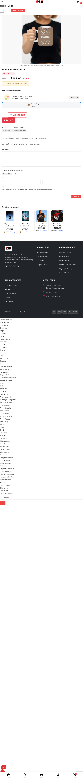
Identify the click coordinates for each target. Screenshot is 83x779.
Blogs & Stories (42, 265)
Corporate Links (42, 256)
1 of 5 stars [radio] (5, 144)
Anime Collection (5, 408)
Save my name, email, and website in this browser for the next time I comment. (27, 189)
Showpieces (4, 364)
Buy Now (8, 120)
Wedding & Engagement (8, 400)
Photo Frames (4, 322)
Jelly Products (4, 375)
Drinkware (3, 328)
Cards (2, 455)
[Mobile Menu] (1, 2)
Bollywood (3, 347)
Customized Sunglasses (8, 377)
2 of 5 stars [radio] (13, 144)
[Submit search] (3, 502)
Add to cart (18, 10)
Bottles (2, 386)
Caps (2, 383)
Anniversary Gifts (6, 397)
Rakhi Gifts (3, 438)
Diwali (2, 430)
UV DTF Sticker (5, 449)
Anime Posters (5, 413)
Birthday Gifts (4, 394)
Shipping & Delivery (65, 269)
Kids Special (4, 372)
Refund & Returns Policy (67, 265)
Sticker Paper (4, 446)
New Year (3, 435)
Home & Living (5, 339)
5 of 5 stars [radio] (36, 144)
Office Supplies (5, 441)
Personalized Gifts (11, 285)
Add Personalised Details (11, 90)
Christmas (3, 433)
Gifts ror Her (4, 488)
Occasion (3, 391)
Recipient (3, 482)
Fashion (2, 336)
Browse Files (51, 104)
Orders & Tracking (65, 252)
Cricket (7, 297)
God (1, 355)
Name (4, 178)
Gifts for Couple (5, 485)
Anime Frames (5, 419)
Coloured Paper (5, 460)
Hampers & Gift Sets (7, 477)
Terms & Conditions (65, 273)
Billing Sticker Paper (6, 457)
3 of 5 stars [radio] (20, 144)
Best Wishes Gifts (6, 402)
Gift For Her (9, 302)
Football (2, 353)
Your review (6, 149)
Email (45, 178)
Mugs (2, 331)
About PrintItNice (42, 252)
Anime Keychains (6, 416)
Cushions (3, 333)
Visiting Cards (4, 452)
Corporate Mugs (5, 471)
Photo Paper (4, 444)
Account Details (64, 256)
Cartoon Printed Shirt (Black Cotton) (41, 226)
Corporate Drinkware (7, 469)
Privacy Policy (64, 260)
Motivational (4, 358)
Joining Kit (40, 260)
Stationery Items (5, 480)
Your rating (5, 142)
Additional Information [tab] (19, 130)
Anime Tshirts (4, 411)
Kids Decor (3, 389)
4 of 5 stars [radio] (28, 144)
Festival (2, 424)
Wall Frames (4, 342)
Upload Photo (74, 97)
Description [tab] (6, 130)
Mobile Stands (4, 369)
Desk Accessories (6, 366)
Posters (7, 289)
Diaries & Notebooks (7, 474)
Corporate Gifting (10, 293)
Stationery (3, 361)
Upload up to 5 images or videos (13, 170)
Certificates (3, 466)
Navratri (2, 427)
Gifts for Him (4, 491)
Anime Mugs (4, 422)
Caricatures (4, 325)
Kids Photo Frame (6, 380)
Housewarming (5, 405)
